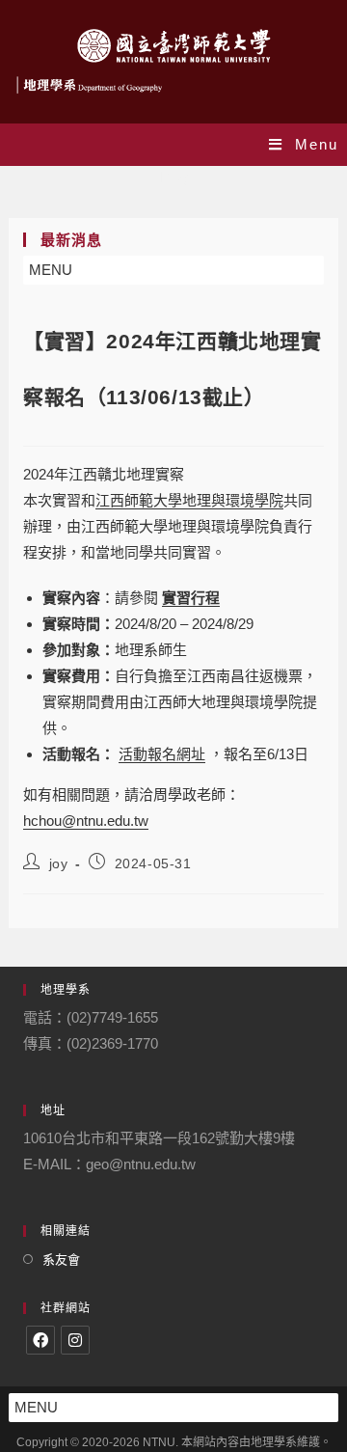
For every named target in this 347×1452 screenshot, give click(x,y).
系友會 (61, 1259)
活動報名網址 (162, 754)
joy (58, 863)
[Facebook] (40, 1340)
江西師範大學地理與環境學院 (189, 500)
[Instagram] (75, 1340)
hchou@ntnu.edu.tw (85, 820)
